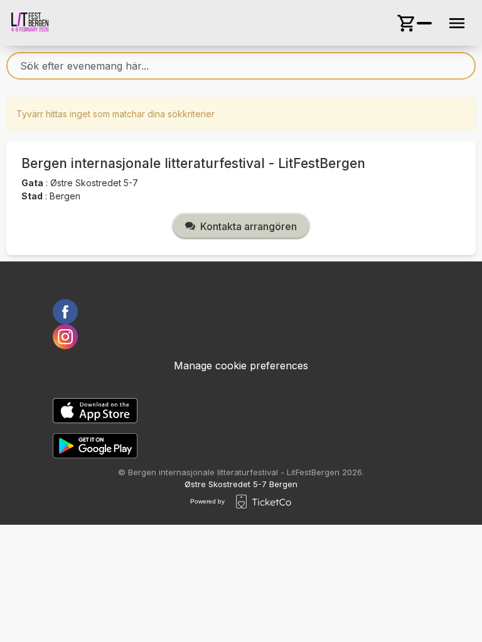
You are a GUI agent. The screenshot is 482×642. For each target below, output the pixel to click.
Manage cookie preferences (241, 365)
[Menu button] (457, 23)
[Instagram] (241, 336)
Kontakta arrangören (248, 226)
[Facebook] (241, 311)
